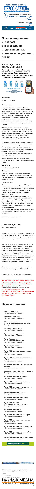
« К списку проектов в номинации (11, 217)
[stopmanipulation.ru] (26, 462)
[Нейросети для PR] (18, 443)
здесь (29, 274)
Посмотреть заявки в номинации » (13, 313)
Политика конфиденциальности (11, 477)
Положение (24, 269)
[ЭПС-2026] (18, 28)
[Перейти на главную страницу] (18, 15)
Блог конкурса (7, 475)
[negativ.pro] (10, 462)
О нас (4, 473)
